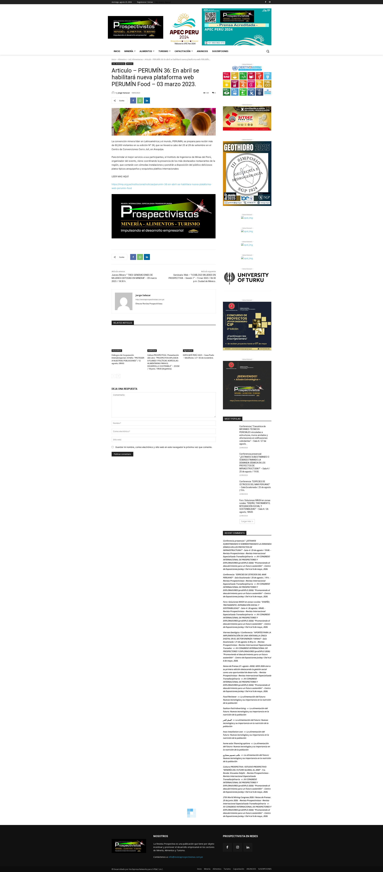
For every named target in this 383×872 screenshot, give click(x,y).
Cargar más (246, 521)
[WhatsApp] (140, 100)
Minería (129, 64)
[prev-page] (113, 376)
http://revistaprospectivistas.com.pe (150, 299)
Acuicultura (117, 351)
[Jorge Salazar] (113, 92)
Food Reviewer (230, 696)
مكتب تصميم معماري (231, 755)
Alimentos (122, 59)
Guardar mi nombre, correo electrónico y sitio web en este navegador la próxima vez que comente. (163, 447)
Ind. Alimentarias (136, 59)
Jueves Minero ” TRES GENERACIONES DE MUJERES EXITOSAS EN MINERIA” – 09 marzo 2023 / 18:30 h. (134, 278)
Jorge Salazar (124, 93)
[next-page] (118, 376)
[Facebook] (265, 2)
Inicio (114, 59)
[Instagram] (269, 2)
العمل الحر (227, 720)
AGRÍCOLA (152, 351)
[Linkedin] (147, 100)
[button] (267, 51)
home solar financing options (236, 743)
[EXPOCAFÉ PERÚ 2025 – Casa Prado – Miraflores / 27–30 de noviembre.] (199, 340)
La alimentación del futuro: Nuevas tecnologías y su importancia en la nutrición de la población (247, 699)
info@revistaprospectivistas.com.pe (186, 857)
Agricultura (188, 351)
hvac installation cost (233, 731)
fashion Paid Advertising (234, 708)
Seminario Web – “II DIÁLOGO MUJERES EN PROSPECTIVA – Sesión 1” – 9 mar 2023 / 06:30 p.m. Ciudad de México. (192, 278)
